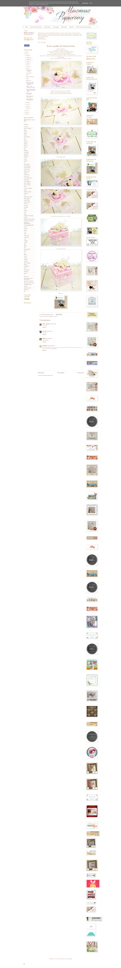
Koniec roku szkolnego (28, 188)
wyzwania (25, 273)
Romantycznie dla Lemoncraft (29, 94)
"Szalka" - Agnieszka (46, 324)
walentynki (26, 259)
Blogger (70, 958)
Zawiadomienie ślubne (27, 284)
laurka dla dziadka (27, 202)
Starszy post (81, 373)
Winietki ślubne (26, 266)
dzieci (47, 316)
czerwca (27, 66)
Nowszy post (41, 373)
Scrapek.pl (25, 240)
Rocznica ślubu (26, 235)
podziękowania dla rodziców (29, 220)
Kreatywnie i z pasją (27, 191)
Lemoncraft (26, 205)
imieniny (25, 159)
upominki (25, 256)
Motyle (27, 74)
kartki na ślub (26, 176)
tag (24, 252)
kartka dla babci (27, 164)
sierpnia (27, 63)
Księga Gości (26, 193)
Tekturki (71, 27)
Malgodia (44, 338)
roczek (25, 233)
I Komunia (26, 157)
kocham (25, 186)
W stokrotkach (28, 73)
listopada (28, 57)
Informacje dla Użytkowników (83, 27)
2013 (26, 114)
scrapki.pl (25, 242)
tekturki (25, 254)
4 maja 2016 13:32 (49, 338)
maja (27, 68)
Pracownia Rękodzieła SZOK (28, 225)
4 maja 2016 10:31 (49, 331)
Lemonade (25, 203)
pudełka (25, 230)
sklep (25, 244)
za (24, 274)
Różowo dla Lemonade (30, 76)
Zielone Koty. (69, 53)
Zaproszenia (47, 27)
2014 (26, 112)
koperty (25, 190)
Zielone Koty (26, 289)
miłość (25, 208)
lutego (27, 106)
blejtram (25, 133)
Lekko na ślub (28, 80)
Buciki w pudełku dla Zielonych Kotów (29, 99)
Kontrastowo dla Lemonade (29, 70)
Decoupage (55, 27)
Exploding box (50, 316)
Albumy (25, 130)
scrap (25, 239)
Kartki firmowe (26, 174)
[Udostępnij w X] (59, 314)
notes (25, 212)
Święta (25, 251)
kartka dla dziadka (27, 166)
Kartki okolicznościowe (36, 27)
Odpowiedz (44, 327)
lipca (27, 64)
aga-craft (44, 331)
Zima (25, 291)
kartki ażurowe (26, 169)
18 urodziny (26, 126)
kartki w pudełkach (27, 183)
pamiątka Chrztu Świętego (28, 215)
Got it (91, 3)
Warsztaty (64, 27)
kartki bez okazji (27, 171)
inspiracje (25, 160)
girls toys (54, 348)
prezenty (25, 227)
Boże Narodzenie (27, 136)
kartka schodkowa (27, 167)
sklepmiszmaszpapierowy (29, 32)
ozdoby (25, 214)
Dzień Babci (26, 150)
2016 (26, 54)
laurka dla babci (27, 200)
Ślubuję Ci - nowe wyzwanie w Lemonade (30, 87)
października (28, 59)
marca (27, 104)
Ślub (25, 247)
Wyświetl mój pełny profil (28, 34)
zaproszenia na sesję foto (28, 281)
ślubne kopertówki (27, 249)
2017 (26, 52)
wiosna (25, 268)
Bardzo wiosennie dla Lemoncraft (29, 96)
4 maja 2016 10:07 (53, 324)
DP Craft (25, 147)
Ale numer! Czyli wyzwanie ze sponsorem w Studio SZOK (30, 90)
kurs (25, 195)
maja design (26, 207)
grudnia (27, 55)
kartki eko (25, 172)
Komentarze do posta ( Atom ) (47, 375)
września (28, 61)
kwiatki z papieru (27, 198)
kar (24, 162)
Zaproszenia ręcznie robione (29, 282)
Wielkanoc (25, 264)
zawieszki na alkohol (27, 288)
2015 (26, 110)
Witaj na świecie (26, 269)
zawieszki (25, 286)
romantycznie (26, 237)
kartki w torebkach (27, 184)
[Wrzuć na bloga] (58, 314)
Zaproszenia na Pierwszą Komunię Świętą (28, 279)
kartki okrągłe (26, 179)
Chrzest (44, 316)
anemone (25, 131)
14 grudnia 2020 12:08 (51, 345)
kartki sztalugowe (27, 181)
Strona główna (60, 373)
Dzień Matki (26, 154)
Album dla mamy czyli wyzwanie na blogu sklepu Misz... (30, 83)
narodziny (55, 316)
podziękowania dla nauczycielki (29, 219)
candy (25, 138)
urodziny (25, 257)
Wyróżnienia (26, 271)
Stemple (25, 245)
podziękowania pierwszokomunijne (27, 223)
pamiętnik (25, 217)
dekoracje (25, 143)
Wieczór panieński (27, 263)
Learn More (85, 3)
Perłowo (27, 78)
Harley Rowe (44, 345)
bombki (25, 135)
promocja (25, 228)
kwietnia (27, 102)
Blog (26, 27)
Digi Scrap (25, 145)
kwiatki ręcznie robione (28, 196)
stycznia (27, 108)
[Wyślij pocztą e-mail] (56, 314)
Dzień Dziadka (26, 152)
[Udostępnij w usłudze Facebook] (61, 314)
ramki (25, 232)
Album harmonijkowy (27, 128)
